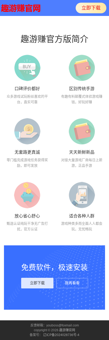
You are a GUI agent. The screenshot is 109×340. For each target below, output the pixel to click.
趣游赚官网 (67, 330)
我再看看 (72, 283)
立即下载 (91, 8)
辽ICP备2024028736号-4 (61, 335)
